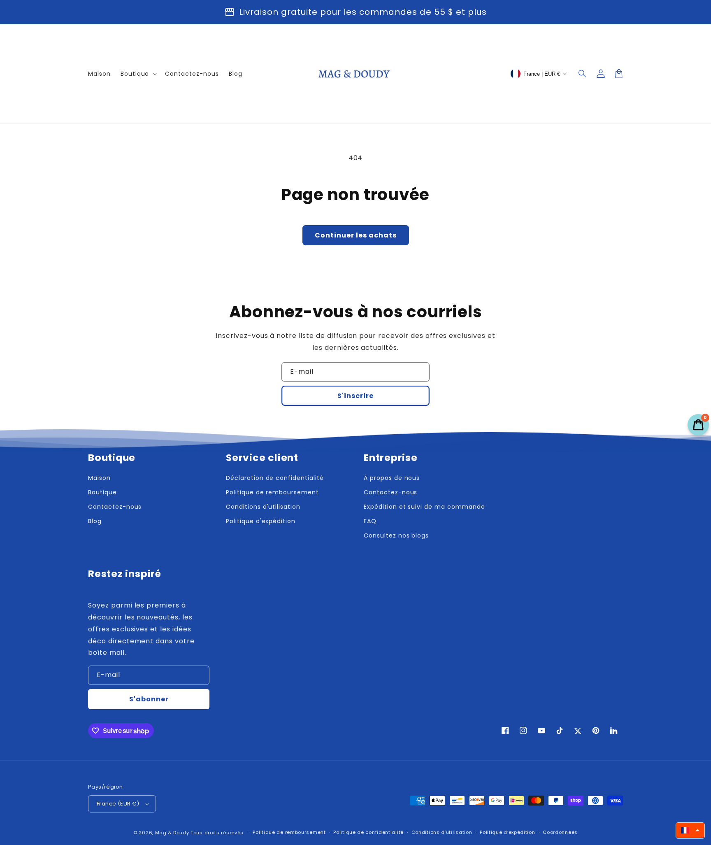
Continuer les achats (356, 235)
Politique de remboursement (272, 492)
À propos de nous (392, 478)
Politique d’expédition (507, 832)
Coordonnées (560, 832)
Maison (99, 478)
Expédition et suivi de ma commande (424, 507)
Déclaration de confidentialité (275, 478)
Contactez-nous (115, 507)
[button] (583, 74)
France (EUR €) (118, 804)
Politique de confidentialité (368, 832)
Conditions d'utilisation (263, 507)
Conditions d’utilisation (441, 832)
